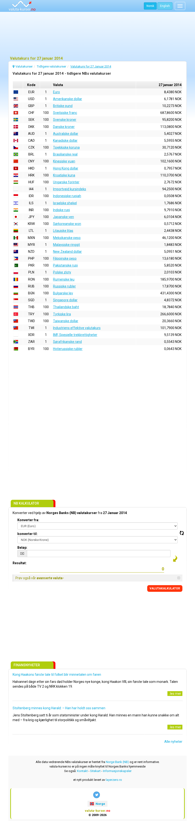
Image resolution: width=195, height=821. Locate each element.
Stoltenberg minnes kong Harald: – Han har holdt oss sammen (59, 708)
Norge (100, 804)
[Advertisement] (97, 34)
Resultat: (20, 563)
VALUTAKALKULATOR (165, 588)
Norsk (150, 6)
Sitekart (95, 771)
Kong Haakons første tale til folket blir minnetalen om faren (57, 674)
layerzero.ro (114, 780)
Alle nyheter (173, 741)
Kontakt (82, 771)
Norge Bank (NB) (117, 762)
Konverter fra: (28, 520)
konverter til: (27, 534)
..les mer (175, 693)
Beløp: (22, 547)
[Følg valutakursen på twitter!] (96, 795)
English (165, 6)
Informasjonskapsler (117, 771)
